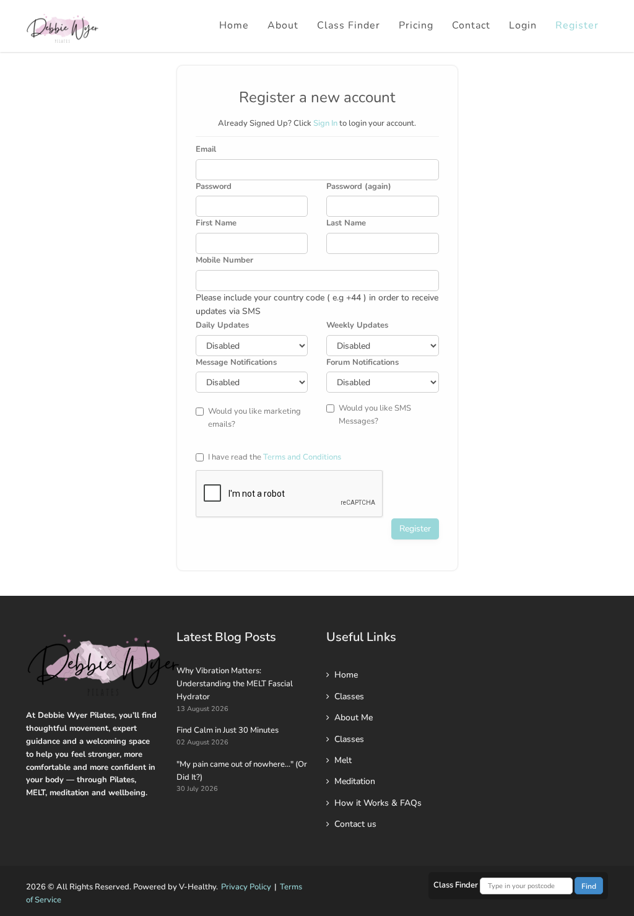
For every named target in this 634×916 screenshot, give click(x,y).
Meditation (354, 781)
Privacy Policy (246, 886)
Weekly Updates (357, 325)
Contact (471, 25)
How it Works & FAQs (378, 803)
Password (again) (358, 186)
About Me (353, 717)
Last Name (346, 223)
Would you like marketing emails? (254, 418)
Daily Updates (222, 325)
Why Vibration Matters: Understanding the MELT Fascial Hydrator (234, 683)
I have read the (274, 457)
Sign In (325, 123)
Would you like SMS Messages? (375, 415)
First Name (216, 223)
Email (206, 149)
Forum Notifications (362, 362)
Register (577, 25)
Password (214, 186)
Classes (349, 696)
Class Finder (348, 25)
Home (234, 25)
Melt (343, 760)
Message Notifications (236, 362)
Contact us (355, 824)
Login (523, 25)
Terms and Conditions (302, 457)
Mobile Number (224, 260)
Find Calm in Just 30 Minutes (227, 730)
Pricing (416, 25)
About (282, 25)
